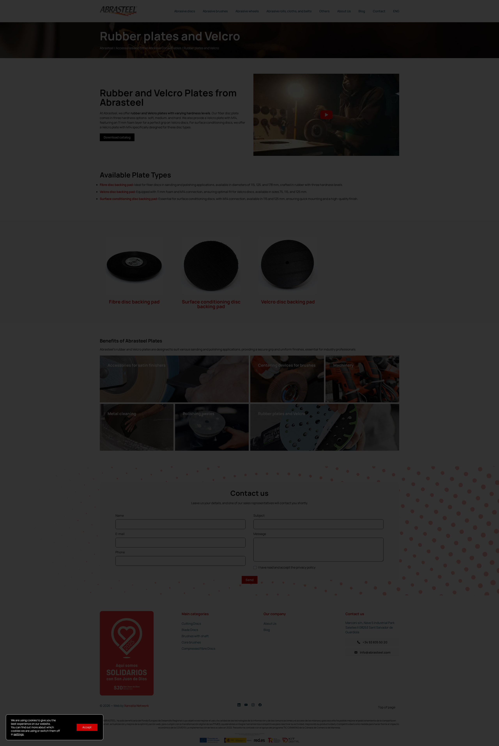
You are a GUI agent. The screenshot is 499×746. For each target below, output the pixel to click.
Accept (87, 727)
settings (19, 734)
